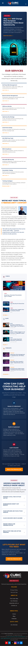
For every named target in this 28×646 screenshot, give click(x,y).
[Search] (25, 4)
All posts (5, 344)
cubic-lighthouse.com (6, 638)
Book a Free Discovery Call (14, 469)
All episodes (5, 374)
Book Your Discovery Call (14, 558)
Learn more (4, 90)
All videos (5, 315)
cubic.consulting (11, 636)
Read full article (7, 35)
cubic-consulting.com (20, 636)
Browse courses (5, 186)
